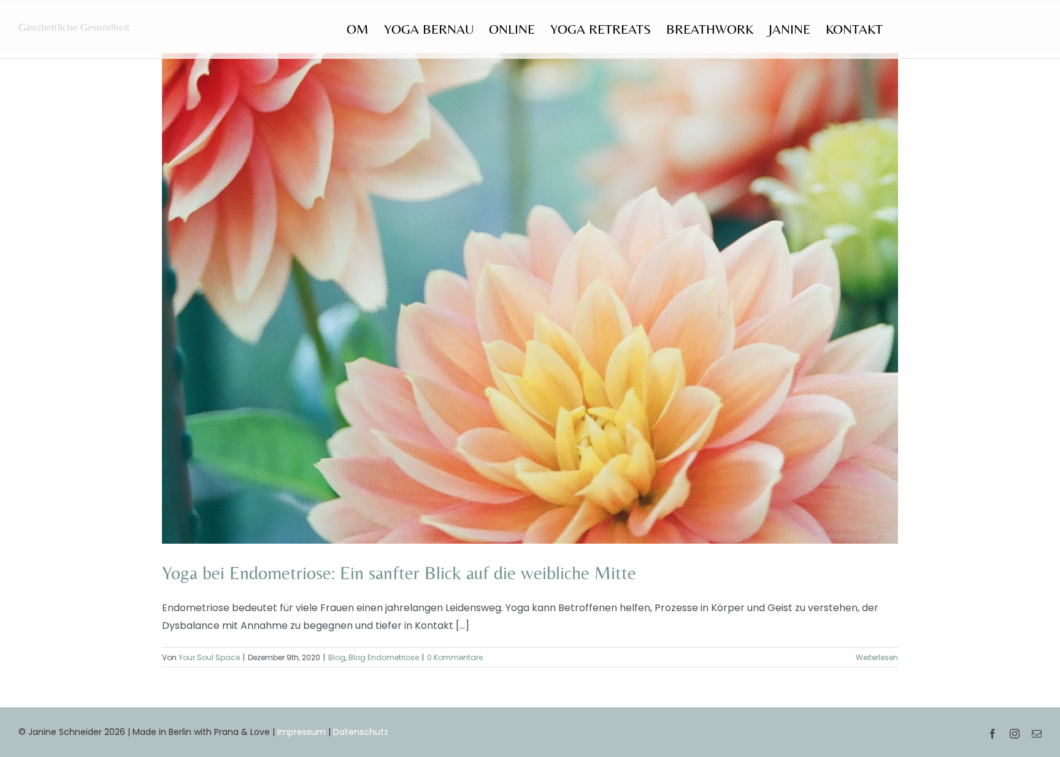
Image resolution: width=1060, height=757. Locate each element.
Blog (336, 657)
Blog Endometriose (383, 657)
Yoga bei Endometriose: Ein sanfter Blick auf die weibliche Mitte (399, 573)
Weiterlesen (877, 657)
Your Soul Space (209, 657)
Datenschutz (360, 732)
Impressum (301, 732)
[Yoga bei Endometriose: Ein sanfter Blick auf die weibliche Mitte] (530, 298)
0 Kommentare (455, 657)
